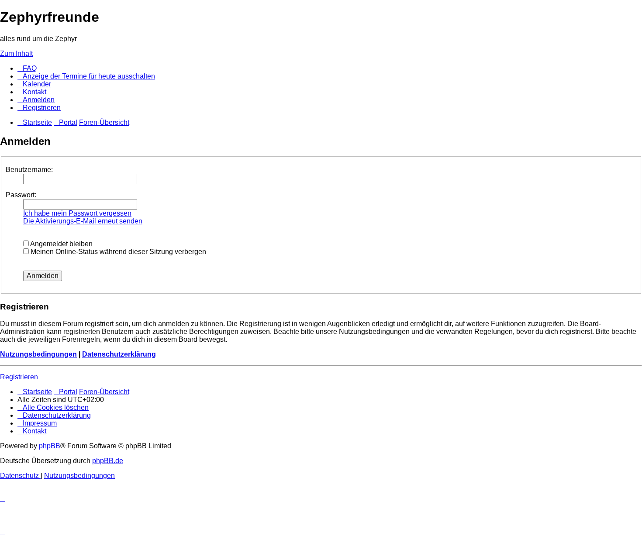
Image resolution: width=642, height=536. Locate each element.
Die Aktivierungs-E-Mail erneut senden (82, 221)
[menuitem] (27, 68)
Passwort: (21, 195)
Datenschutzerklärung (119, 354)
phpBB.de (107, 460)
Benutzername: (29, 169)
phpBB (49, 446)
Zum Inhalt (16, 53)
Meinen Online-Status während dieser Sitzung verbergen (117, 251)
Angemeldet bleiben (61, 243)
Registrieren (19, 377)
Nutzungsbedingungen (38, 354)
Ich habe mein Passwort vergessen (77, 213)
